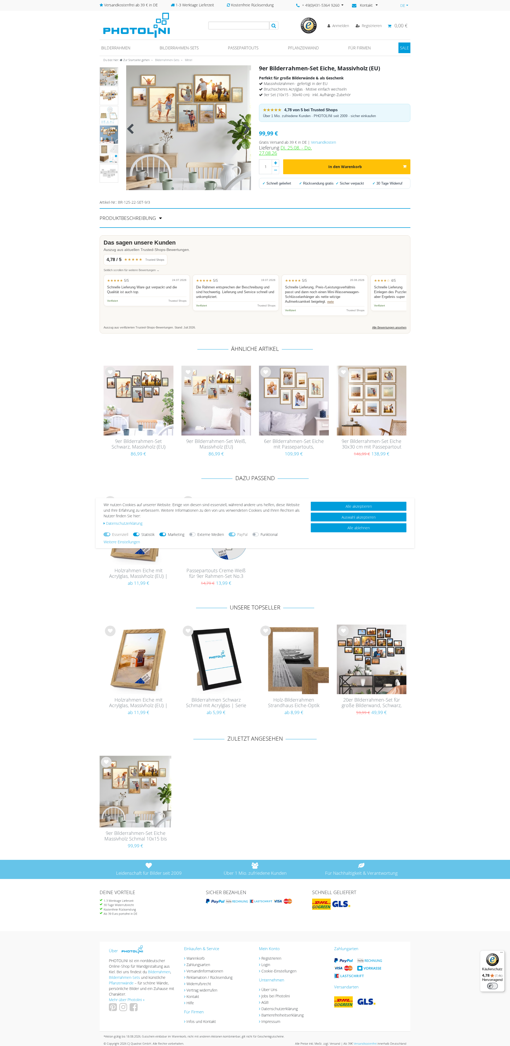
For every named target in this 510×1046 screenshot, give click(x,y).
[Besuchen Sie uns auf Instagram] (124, 1008)
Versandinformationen (204, 971)
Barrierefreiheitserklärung (282, 1015)
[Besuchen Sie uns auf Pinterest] (113, 1008)
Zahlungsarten (198, 964)
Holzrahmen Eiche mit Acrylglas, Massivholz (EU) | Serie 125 (138, 573)
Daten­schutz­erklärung (124, 523)
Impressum (270, 1021)
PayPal (242, 534)
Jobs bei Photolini (275, 995)
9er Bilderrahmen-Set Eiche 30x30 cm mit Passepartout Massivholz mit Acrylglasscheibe (371, 444)
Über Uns (269, 989)
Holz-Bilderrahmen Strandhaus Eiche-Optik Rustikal (294, 703)
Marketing (176, 534)
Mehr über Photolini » (126, 999)
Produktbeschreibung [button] (128, 218)
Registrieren (271, 958)
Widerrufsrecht (198, 983)
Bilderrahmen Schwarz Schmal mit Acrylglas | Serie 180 (216, 703)
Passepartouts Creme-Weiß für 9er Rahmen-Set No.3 (216, 573)
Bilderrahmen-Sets (179, 47)
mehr (330, 301)
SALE (404, 47)
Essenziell (120, 534)
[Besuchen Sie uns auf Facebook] (134, 1008)
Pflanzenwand (303, 47)
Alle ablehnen (358, 527)
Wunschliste (110, 376)
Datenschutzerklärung (279, 1008)
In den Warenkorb (345, 166)
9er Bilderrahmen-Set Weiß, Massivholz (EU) (216, 444)
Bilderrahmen (115, 47)
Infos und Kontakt (201, 1021)
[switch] (492, 986)
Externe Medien (210, 534)
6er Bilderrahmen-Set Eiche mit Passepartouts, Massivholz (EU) (294, 444)
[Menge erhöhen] (275, 163)
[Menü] (501, 953)
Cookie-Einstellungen (278, 971)
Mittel (188, 60)
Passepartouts (243, 47)
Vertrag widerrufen (201, 990)
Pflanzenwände (122, 982)
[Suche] (273, 25)
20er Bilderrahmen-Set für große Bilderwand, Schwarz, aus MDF (372, 703)
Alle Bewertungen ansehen (389, 327)
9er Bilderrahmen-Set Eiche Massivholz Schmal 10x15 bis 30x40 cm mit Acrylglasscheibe (135, 836)
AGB (265, 1002)
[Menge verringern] (275, 170)
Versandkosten (323, 142)
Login (265, 964)
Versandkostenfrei (365, 1043)
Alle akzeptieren (359, 506)
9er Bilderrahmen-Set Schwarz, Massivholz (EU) (138, 444)
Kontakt (192, 996)
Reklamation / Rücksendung (209, 977)
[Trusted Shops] (309, 25)
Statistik (148, 534)
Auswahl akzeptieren (359, 516)
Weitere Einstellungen (122, 541)
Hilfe (190, 1002)
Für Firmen (359, 47)
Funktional (269, 534)
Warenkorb (195, 958)
